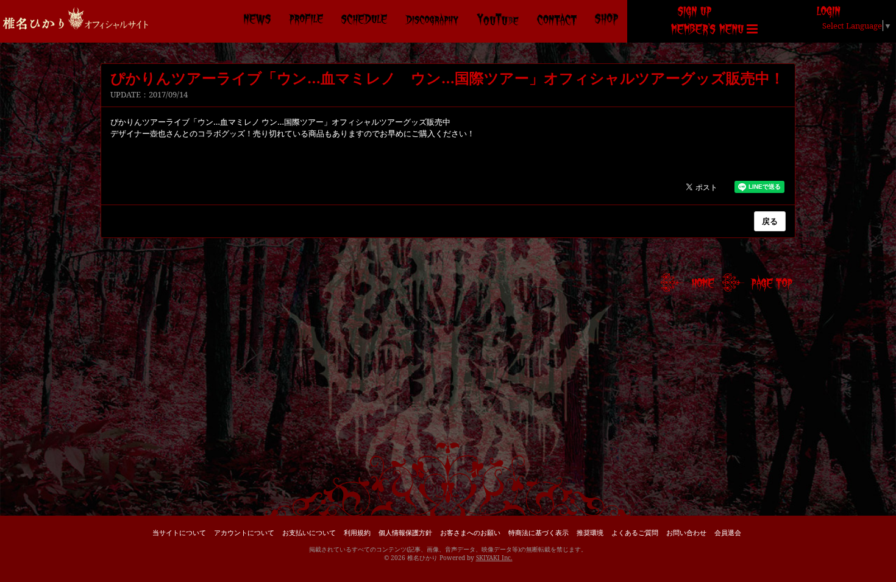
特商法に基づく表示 (538, 532)
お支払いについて (309, 532)
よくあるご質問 (634, 532)
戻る (770, 221)
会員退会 (727, 532)
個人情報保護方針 (405, 532)
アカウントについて (244, 532)
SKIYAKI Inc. (494, 557)
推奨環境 (590, 532)
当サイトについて (179, 532)
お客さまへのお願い (470, 532)
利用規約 (357, 532)
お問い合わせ (686, 532)
